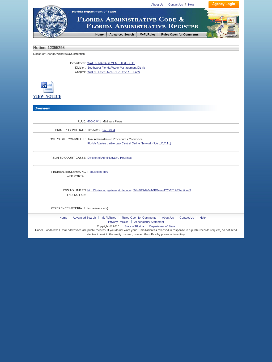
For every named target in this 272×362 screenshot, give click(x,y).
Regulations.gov (97, 171)
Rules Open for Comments (139, 217)
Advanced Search (84, 217)
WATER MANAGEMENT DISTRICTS (111, 63)
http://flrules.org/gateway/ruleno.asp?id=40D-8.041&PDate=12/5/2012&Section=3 (139, 190)
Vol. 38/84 (109, 130)
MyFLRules (108, 217)
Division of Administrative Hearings (109, 157)
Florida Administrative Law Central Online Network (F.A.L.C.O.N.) (129, 143)
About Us (157, 4)
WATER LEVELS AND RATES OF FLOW (113, 71)
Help (191, 4)
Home (51, 21)
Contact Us (175, 4)
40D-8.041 (94, 121)
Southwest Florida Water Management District (116, 67)
